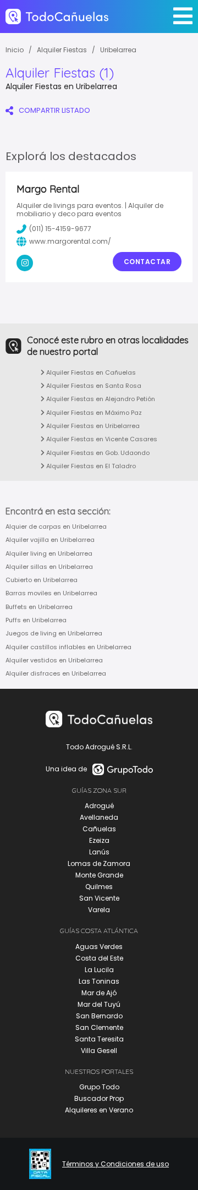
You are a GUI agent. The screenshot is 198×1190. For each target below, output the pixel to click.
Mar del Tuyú (99, 1004)
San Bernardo (99, 1016)
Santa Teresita (99, 1039)
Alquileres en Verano (99, 1110)
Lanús (99, 852)
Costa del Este (99, 958)
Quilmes (99, 886)
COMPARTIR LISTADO (54, 110)
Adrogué (99, 805)
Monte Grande (99, 875)
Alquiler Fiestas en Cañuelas (90, 372)
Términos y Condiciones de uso (115, 1164)
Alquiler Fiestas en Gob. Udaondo (97, 452)
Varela (99, 909)
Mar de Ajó (99, 992)
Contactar (147, 261)
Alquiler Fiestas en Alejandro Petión (100, 398)
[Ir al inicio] (57, 16)
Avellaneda (99, 817)
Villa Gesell (99, 1050)
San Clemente (99, 1027)
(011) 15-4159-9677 (60, 228)
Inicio (15, 49)
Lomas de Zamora (99, 863)
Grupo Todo (99, 1087)
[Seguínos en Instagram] (24, 263)
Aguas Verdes (99, 946)
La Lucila (99, 969)
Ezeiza (99, 840)
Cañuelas (99, 828)
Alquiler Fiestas (62, 49)
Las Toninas (99, 981)
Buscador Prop (99, 1098)
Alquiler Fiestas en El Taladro (90, 466)
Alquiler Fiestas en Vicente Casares (101, 439)
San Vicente (99, 898)
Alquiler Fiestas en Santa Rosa (93, 385)
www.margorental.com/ (70, 241)
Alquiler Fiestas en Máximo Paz (93, 412)
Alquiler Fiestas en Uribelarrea (92, 425)
